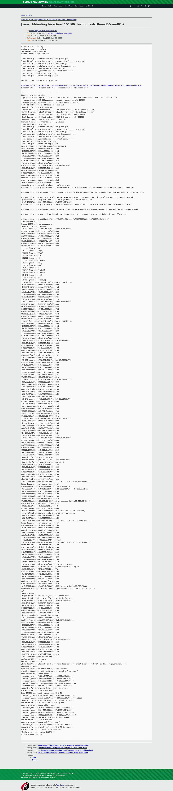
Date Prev (25, 20)
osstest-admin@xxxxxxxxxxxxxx (60, 33)
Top (23, 15)
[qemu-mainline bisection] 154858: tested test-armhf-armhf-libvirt (62, 748)
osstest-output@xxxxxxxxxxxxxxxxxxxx (43, 31)
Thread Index (71, 20)
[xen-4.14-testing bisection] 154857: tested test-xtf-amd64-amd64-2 (63, 745)
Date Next (33, 20)
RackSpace (60, 785)
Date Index (62, 20)
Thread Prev (42, 20)
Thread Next (52, 20)
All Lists (28, 15)
